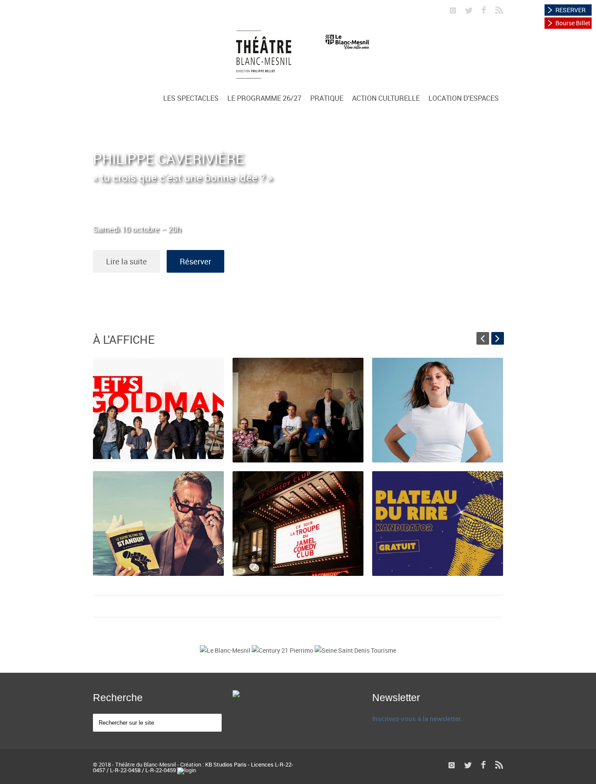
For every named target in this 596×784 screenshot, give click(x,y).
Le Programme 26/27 (264, 98)
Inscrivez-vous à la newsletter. (417, 718)
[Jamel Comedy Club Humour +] (298, 523)
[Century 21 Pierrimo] (283, 650)
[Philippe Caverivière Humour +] (158, 523)
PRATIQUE (326, 98)
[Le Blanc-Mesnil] (226, 650)
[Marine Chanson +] (437, 410)
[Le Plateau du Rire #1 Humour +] (437, 523)
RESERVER (570, 10)
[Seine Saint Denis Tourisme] (355, 650)
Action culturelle (386, 98)
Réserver (195, 261)
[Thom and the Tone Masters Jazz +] (298, 410)
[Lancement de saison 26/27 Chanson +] (158, 410)
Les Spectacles (191, 98)
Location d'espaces (463, 98)
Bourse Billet (572, 23)
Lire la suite (126, 261)
